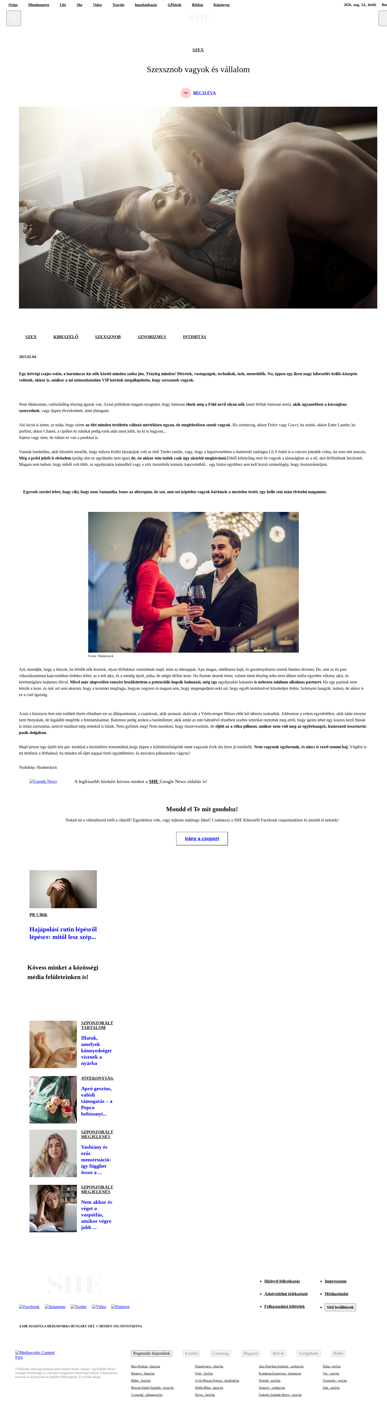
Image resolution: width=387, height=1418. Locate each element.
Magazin (251, 1353)
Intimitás (194, 337)
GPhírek (174, 5)
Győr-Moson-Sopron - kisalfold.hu (217, 1380)
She (79, 5)
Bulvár (278, 1353)
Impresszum (335, 1281)
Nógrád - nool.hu (269, 1380)
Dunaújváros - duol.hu (209, 1366)
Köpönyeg (222, 5)
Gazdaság (220, 1353)
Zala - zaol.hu (331, 1388)
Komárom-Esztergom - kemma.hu (280, 1373)
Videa (97, 5)
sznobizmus (152, 337)
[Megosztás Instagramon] (71, 998)
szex (198, 50)
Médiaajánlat (336, 1294)
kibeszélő (65, 337)
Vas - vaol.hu (331, 1373)
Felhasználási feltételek (284, 1306)
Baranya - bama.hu (143, 1373)
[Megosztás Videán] (107, 998)
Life (63, 5)
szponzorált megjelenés (97, 1134)
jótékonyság (97, 1078)
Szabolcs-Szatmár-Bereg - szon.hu (280, 1395)
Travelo (118, 5)
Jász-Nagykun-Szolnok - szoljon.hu (281, 1366)
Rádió (338, 1353)
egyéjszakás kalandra (236, 682)
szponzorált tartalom (97, 1025)
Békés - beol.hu (141, 1380)
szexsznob (108, 337)
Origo (13, 5)
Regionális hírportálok (151, 1353)
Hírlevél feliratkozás (282, 1281)
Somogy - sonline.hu (272, 1388)
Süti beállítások (340, 1307)
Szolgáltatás (309, 1353)
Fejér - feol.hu (204, 1373)
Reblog (197, 5)
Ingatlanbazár (146, 5)
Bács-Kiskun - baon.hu (145, 1366)
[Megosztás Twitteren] (363, 357)
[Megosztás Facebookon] (350, 357)
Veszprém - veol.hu (335, 1380)
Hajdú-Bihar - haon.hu (209, 1388)
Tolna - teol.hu (332, 1366)
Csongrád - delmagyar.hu (146, 1395)
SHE (154, 781)
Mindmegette (38, 5)
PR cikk (38, 914)
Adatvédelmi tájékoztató (286, 1294)
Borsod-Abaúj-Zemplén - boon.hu (152, 1388)
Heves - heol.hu (205, 1395)
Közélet (191, 1353)
